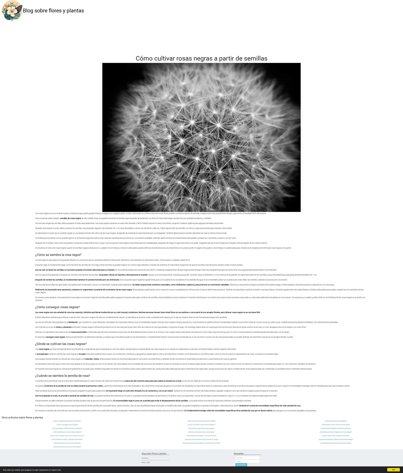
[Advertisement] (201, 37)
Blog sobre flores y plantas (53, 11)
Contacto (145, 458)
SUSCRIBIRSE (241, 465)
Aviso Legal (146, 462)
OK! (393, 469)
